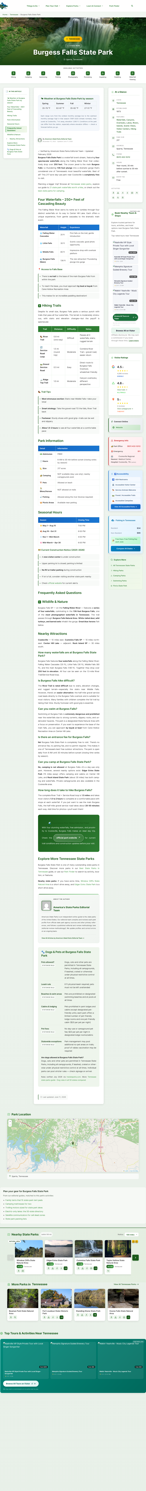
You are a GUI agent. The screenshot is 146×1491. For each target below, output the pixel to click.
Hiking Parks (118, 570)
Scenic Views (129, 126)
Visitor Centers (123, 129)
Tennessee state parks (80, 184)
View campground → (125, 409)
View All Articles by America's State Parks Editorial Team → (63, 938)
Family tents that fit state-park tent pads (24, 1200)
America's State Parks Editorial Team (58, 139)
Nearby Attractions (17, 139)
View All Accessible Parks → (125, 507)
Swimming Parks (120, 581)
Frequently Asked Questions (14, 129)
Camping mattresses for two (18, 1204)
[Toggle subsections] (7, 139)
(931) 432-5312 (123, 157)
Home (5, 14)
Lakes (129, 123)
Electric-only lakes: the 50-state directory (24, 1211)
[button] (132, 6)
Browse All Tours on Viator (121, 317)
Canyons (130, 120)
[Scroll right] (135, 1258)
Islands (120, 126)
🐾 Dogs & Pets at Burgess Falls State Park (14, 151)
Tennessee (14, 14)
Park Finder (114, 6)
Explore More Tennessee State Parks (16, 144)
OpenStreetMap (134, 1171)
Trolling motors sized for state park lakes (24, 1207)
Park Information (13, 120)
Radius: (121, 1234)
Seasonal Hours (13, 124)
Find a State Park (120, 586)
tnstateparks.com (74, 1077)
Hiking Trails (12, 116)
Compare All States (125, 548)
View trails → (122, 390)
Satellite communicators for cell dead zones (25, 1215)
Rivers (135, 123)
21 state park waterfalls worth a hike (66, 187)
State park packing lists (16, 1219)
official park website (66, 838)
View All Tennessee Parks (125, 1284)
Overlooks (121, 123)
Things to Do (32, 6)
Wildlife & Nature (13, 135)
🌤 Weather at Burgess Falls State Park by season (16, 100)
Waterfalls (121, 120)
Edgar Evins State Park (85, 884)
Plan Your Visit (52, 6)
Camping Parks (119, 576)
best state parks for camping (51, 191)
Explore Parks (72, 6)
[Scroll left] (10, 1258)
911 (139, 451)
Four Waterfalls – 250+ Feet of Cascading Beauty (16, 109)
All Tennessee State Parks (124, 565)
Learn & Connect (94, 6)
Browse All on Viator (125, 331)
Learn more (134, 341)
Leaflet (126, 1171)
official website (55, 583)
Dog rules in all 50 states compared (71, 1080)
